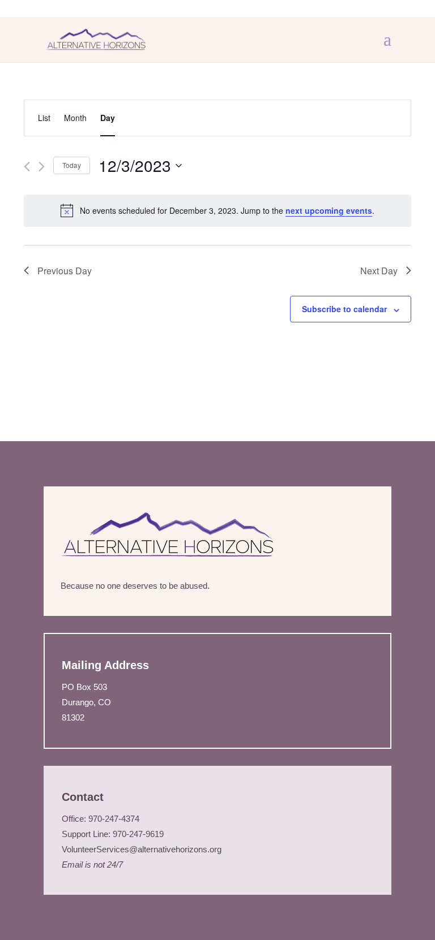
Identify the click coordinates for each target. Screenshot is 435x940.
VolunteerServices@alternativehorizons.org (143, 849)
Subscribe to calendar (344, 308)
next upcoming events (328, 210)
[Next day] (42, 166)
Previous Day (64, 270)
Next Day (379, 270)
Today (71, 165)
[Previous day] (27, 166)
